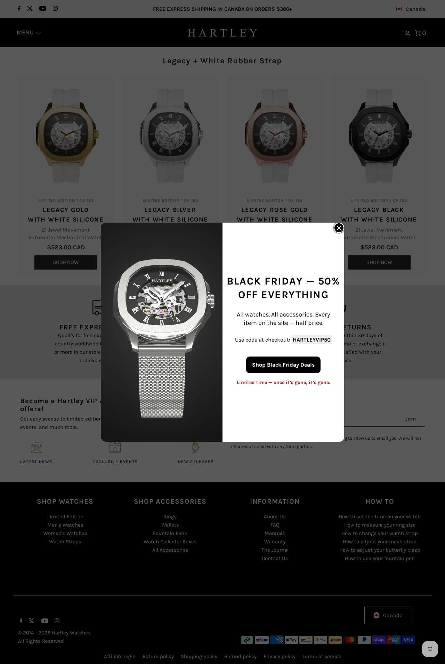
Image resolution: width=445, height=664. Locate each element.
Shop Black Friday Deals (283, 364)
